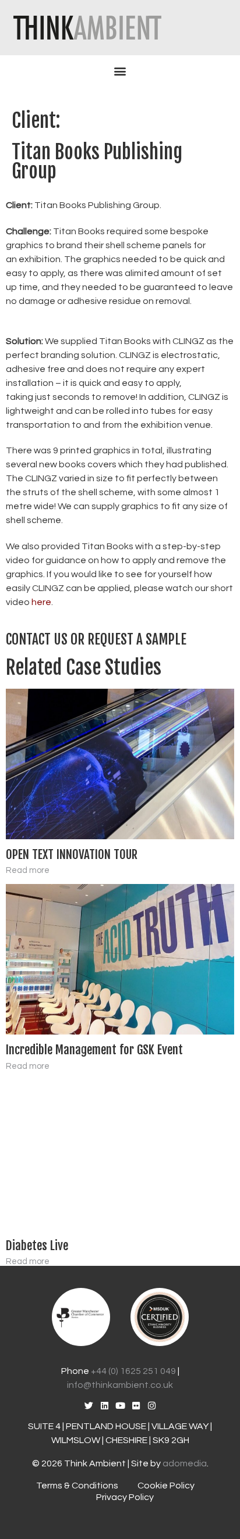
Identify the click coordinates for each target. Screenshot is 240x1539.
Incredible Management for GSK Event (94, 1049)
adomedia (185, 1463)
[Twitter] (88, 1405)
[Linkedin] (104, 1405)
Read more (28, 870)
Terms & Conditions (77, 1485)
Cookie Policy (166, 1485)
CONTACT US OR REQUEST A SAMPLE (96, 639)
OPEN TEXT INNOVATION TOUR (71, 854)
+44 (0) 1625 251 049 (133, 1371)
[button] (120, 71)
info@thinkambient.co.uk (120, 1385)
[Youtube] (120, 1405)
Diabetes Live (37, 1245)
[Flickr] (136, 1405)
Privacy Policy (125, 1497)
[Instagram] (151, 1405)
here (41, 602)
